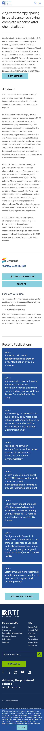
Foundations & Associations (12, 633)
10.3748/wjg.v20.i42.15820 (14, 266)
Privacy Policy (33, 627)
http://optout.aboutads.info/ (12, 724)
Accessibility (33, 642)
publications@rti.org (16, 310)
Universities (6, 639)
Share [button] (20, 284)
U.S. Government (8, 627)
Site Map (31, 633)
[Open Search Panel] (35, 3)
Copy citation (15, 76)
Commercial (6, 630)
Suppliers (5, 642)
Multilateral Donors (9, 636)
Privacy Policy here (31, 719)
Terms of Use (33, 639)
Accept (22, 727)
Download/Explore (23, 276)
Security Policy (33, 630)
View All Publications (22, 596)
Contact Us (32, 645)
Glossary (31, 636)
